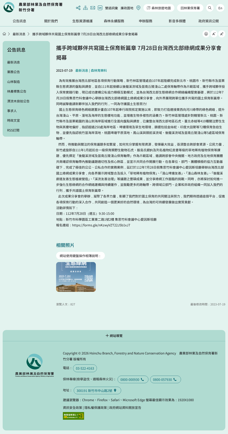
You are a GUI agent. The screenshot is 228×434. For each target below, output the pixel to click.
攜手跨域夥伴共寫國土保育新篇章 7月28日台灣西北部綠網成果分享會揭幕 (85, 34)
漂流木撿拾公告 (18, 101)
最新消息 (19, 34)
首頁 (4, 33)
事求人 (12, 110)
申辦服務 (145, 20)
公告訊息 (19, 20)
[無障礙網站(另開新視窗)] (73, 416)
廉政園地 (127, 8)
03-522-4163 (85, 368)
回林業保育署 (190, 8)
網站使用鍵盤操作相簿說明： (80, 255)
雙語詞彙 (111, 8)
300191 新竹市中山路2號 (94, 390)
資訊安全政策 (72, 407)
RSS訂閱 (13, 130)
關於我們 (51, 20)
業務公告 (13, 71)
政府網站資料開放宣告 (125, 407)
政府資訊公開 (208, 20)
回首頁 (33, 7)
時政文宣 (13, 120)
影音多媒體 (177, 20)
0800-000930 (129, 379)
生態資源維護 (82, 20)
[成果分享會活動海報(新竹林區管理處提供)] (76, 277)
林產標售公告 (16, 91)
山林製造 (13, 81)
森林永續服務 (114, 20)
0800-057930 (162, 379)
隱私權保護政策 (95, 407)
